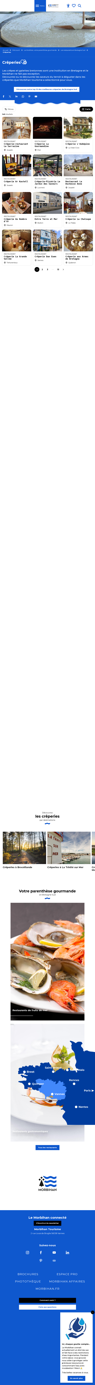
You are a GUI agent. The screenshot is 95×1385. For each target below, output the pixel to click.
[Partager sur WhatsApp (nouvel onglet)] (23, 96)
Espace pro (67, 1274)
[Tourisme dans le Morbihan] (53, 5)
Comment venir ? (47, 1300)
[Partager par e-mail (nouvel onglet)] (36, 96)
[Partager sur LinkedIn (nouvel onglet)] (16, 96)
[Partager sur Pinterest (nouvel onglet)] (29, 96)
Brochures (27, 1274)
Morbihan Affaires (67, 1281)
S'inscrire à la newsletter (47, 1223)
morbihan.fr (48, 1288)
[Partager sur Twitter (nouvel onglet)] (10, 96)
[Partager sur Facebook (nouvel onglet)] (3, 96)
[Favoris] (74, 5)
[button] (79, 5)
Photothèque (28, 1281)
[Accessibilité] (68, 5)
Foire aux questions (47, 1307)
